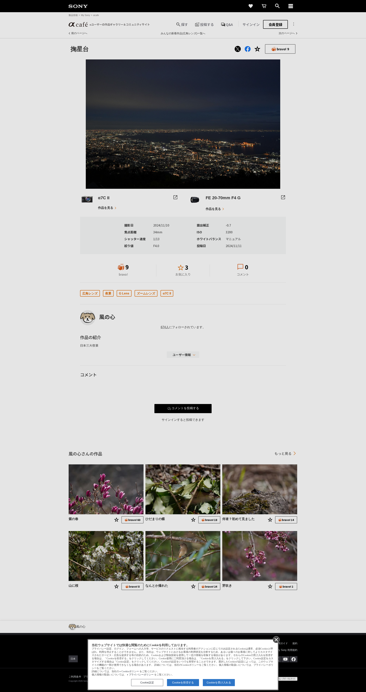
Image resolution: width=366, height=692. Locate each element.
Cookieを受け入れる (219, 682)
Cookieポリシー (130, 671)
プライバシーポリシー (141, 674)
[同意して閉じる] (276, 639)
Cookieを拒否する (183, 682)
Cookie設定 (147, 682)
